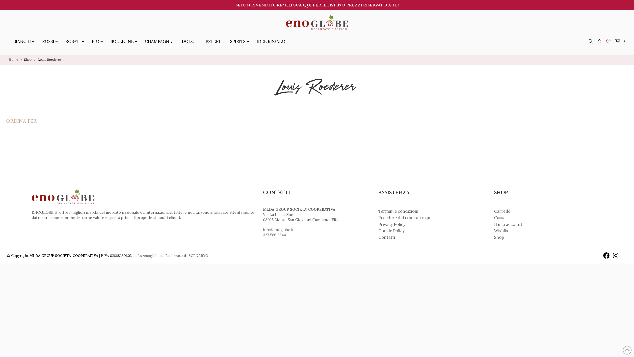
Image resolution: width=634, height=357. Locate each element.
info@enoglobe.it (278, 229)
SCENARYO (198, 255)
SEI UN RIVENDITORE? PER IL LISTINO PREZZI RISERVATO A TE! (317, 5)
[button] (591, 41)
